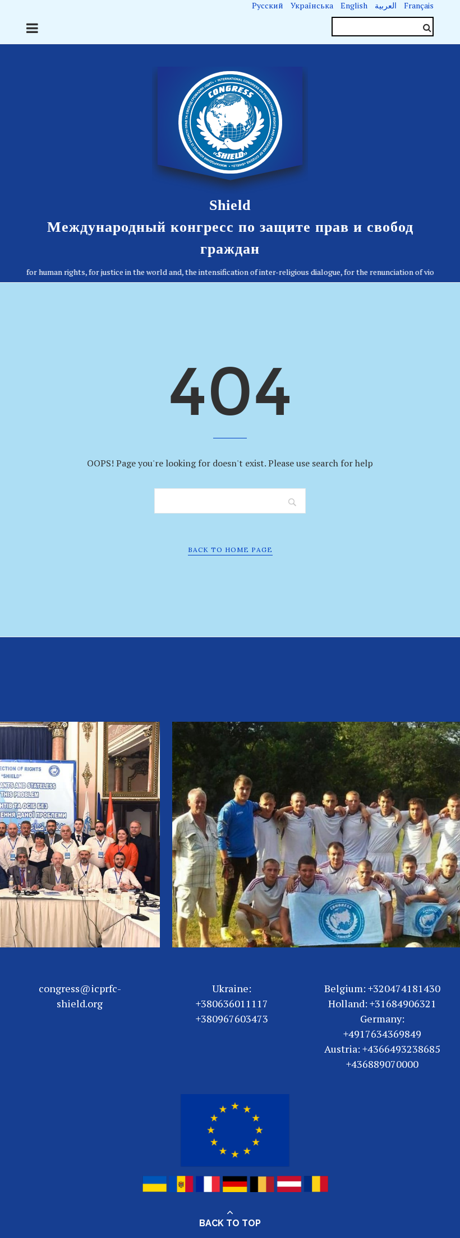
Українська (312, 5)
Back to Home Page (230, 549)
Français (419, 5)
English (354, 5)
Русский (267, 5)
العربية (386, 5)
